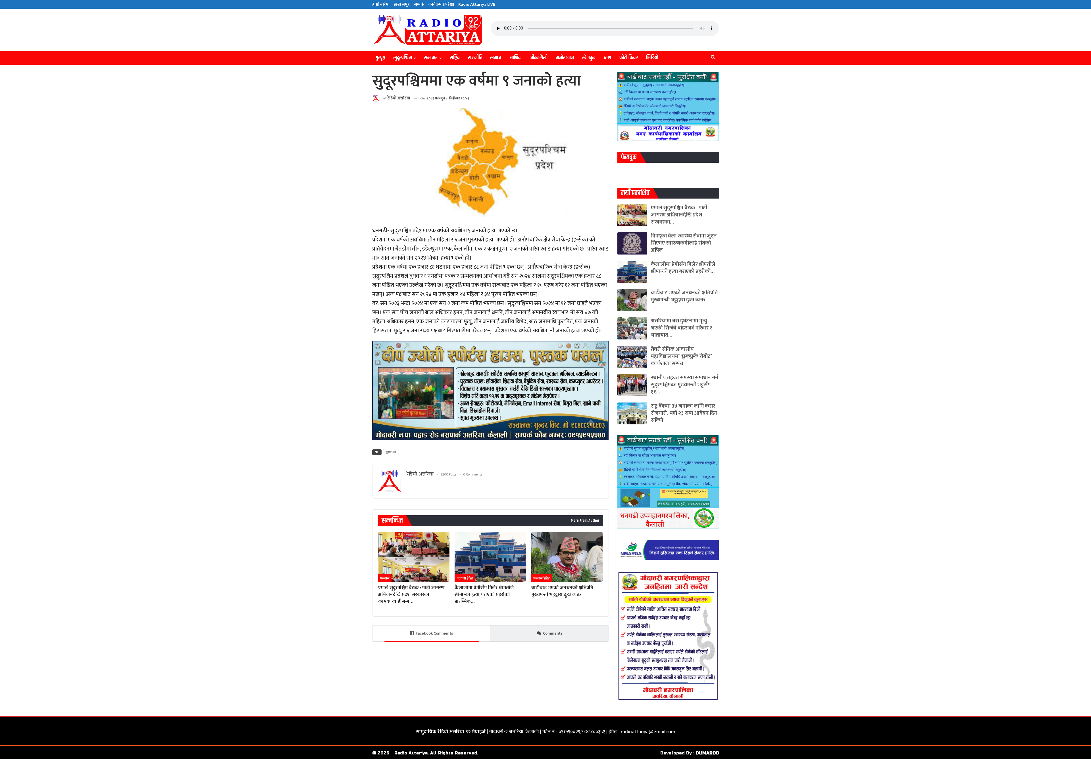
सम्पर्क (419, 4)
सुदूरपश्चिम (402, 57)
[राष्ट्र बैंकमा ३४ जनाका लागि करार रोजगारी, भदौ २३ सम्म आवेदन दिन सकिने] (632, 414)
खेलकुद (589, 57)
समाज (495, 57)
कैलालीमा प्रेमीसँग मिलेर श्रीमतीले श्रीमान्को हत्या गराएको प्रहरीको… (683, 268)
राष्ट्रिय (455, 57)
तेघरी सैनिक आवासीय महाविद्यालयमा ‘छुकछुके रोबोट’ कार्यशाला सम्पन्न (681, 356)
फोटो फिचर (628, 57)
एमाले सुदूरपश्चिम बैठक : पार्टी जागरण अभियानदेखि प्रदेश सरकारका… (679, 214)
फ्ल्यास (385, 578)
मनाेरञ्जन (565, 57)
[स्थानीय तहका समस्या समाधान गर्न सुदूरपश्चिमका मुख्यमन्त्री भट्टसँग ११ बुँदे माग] (632, 385)
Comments (552, 633)
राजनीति (475, 57)
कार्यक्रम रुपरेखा (441, 4)
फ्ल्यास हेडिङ (465, 578)
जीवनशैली (538, 57)
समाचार (431, 57)
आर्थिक (515, 57)
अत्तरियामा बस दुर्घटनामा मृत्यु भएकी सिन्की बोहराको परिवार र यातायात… (681, 327)
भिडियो (652, 57)
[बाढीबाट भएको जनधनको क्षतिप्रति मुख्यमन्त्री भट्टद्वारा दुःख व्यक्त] (567, 557)
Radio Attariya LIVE (476, 4)
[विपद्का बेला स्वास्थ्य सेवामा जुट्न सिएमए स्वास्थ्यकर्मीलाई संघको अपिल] (632, 243)
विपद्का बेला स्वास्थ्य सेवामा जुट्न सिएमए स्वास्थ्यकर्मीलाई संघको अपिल (684, 243)
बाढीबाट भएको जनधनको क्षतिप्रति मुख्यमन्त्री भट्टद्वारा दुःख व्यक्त (684, 296)
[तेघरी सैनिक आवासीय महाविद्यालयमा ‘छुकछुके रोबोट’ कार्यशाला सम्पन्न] (632, 357)
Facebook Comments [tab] (434, 633)
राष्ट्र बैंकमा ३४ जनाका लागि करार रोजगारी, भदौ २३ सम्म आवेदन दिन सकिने (684, 413)
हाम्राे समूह (402, 4)
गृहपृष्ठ (380, 57)
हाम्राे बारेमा (381, 4)
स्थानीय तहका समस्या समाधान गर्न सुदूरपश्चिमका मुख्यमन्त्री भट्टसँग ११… (684, 384)
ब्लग (607, 57)
